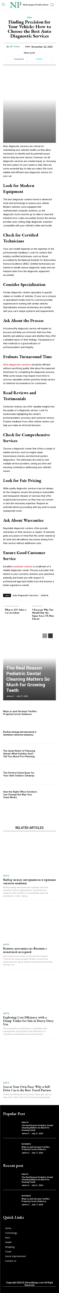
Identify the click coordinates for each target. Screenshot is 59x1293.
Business (26, 1144)
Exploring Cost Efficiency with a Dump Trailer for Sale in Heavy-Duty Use (28, 1020)
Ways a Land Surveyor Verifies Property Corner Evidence (20, 713)
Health (25, 1122)
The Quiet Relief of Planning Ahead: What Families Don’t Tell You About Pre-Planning (19, 753)
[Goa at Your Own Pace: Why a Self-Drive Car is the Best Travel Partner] (29, 1061)
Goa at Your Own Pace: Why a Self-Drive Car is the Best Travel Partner (27, 1088)
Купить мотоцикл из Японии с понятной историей (25, 950)
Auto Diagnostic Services (25, 595)
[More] (50, 59)
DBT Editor (15, 46)
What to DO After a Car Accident (15, 611)
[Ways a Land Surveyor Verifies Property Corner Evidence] (48, 713)
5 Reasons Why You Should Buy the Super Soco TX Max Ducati (43, 614)
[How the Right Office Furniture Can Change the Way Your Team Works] (48, 795)
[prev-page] (44, 635)
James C (10, 696)
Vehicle (44, 595)
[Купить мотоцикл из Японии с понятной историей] (29, 923)
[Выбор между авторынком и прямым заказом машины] (48, 733)
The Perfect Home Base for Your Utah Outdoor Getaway (18, 774)
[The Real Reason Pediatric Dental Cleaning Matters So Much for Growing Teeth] (11, 1128)
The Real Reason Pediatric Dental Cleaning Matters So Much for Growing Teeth (28, 679)
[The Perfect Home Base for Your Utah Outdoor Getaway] (48, 774)
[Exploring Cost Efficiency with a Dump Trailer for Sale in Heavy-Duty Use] (29, 991)
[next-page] (50, 635)
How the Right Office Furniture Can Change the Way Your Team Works (20, 794)
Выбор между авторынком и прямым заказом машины (19, 733)
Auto (29, 17)
